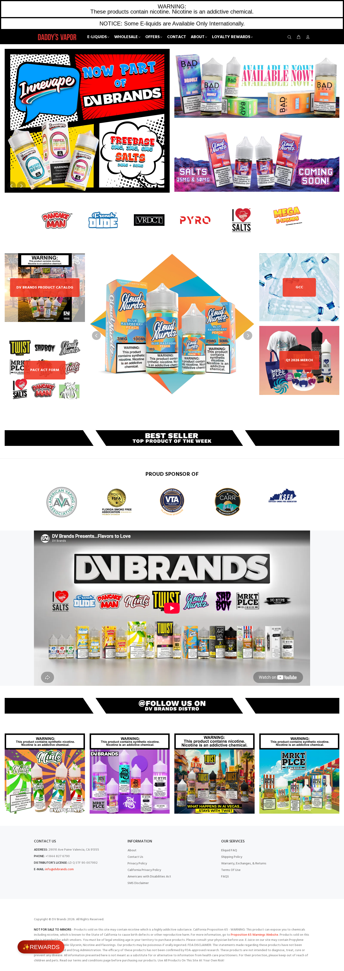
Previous (11, 185)
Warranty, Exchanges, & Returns (243, 863)
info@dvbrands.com (59, 869)
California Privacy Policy (144, 870)
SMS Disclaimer (138, 883)
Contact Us (135, 857)
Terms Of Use (231, 870)
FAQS (225, 876)
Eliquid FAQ (229, 850)
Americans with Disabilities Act (149, 876)
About (132, 850)
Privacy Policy (137, 863)
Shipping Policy (231, 857)
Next (21, 185)
